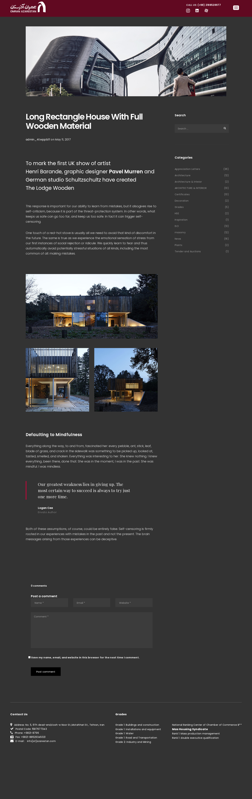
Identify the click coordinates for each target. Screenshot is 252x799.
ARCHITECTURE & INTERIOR (191, 188)
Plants (178, 245)
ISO (177, 226)
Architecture (182, 175)
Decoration (182, 200)
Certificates (182, 194)
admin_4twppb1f (38, 139)
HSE (177, 213)
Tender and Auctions (188, 251)
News (178, 238)
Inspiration (181, 219)
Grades (179, 207)
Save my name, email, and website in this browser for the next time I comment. (85, 657)
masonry (180, 232)
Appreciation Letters (187, 169)
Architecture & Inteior (188, 181)
